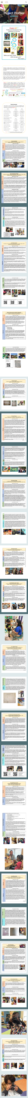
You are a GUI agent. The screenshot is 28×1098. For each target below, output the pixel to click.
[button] (2, 2)
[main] (14, 14)
